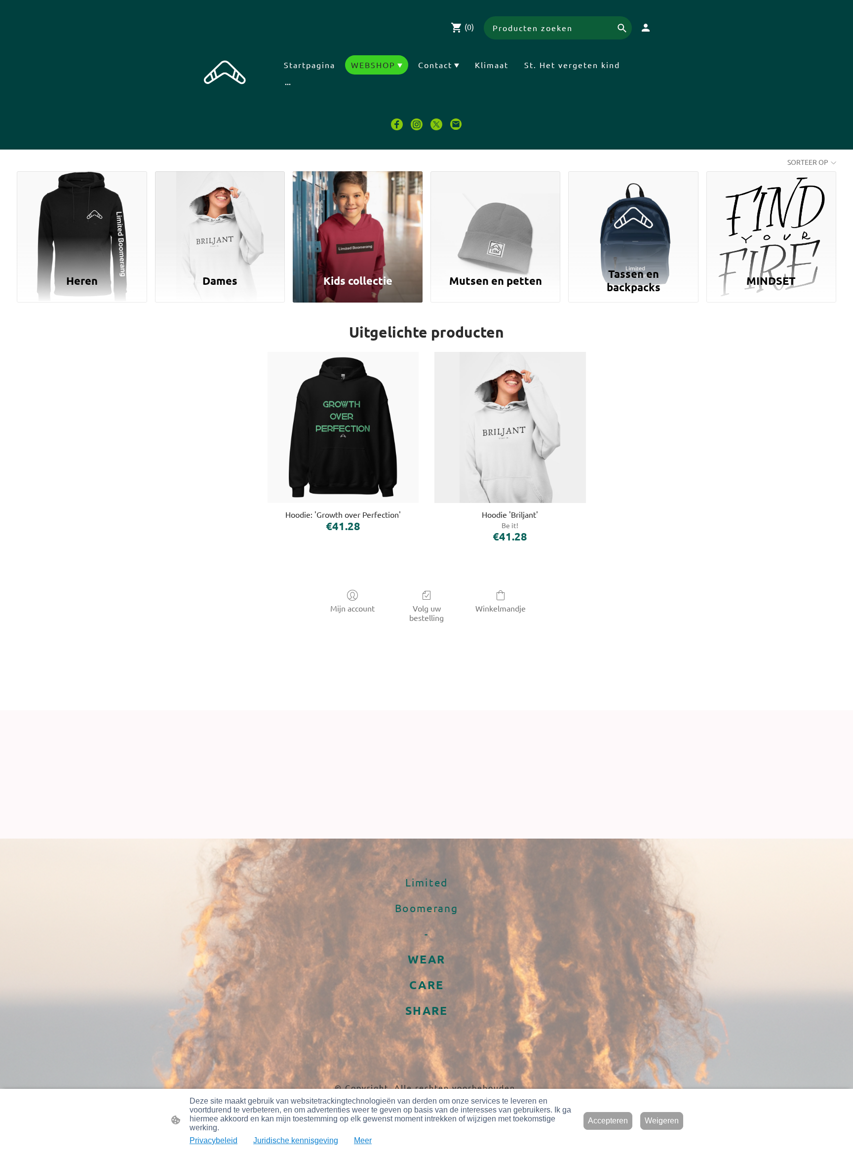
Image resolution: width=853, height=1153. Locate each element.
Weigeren (662, 1120)
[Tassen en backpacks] (633, 216)
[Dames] (220, 216)
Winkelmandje (500, 608)
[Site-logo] (225, 77)
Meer (363, 1140)
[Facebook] (397, 124)
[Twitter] (436, 124)
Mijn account (352, 608)
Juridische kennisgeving (295, 1140)
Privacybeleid (213, 1140)
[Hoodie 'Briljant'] (509, 427)
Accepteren (608, 1120)
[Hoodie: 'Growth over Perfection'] (343, 427)
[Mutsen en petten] (495, 216)
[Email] (456, 124)
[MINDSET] (771, 216)
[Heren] (82, 216)
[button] (622, 28)
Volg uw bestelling (426, 612)
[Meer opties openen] (288, 84)
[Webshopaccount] (646, 28)
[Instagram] (417, 124)
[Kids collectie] (358, 216)
